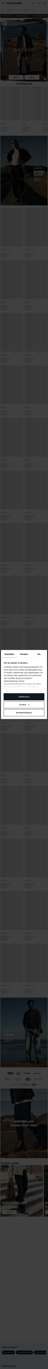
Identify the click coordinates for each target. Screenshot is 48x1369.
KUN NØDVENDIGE (24, 712)
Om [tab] (38, 654)
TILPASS (22, 705)
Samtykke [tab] (9, 654)
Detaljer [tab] (24, 654)
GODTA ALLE (24, 697)
